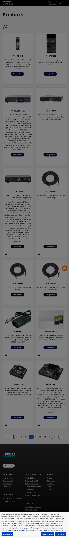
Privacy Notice (37, 529)
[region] (34, 525)
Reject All (61, 534)
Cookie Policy (26, 529)
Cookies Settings (7, 534)
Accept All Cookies (47, 534)
